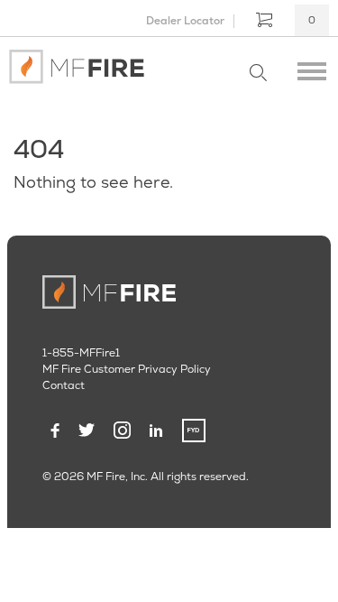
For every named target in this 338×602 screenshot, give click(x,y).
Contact (63, 385)
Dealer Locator (185, 21)
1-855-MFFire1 (81, 353)
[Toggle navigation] (312, 66)
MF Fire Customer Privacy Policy (126, 369)
